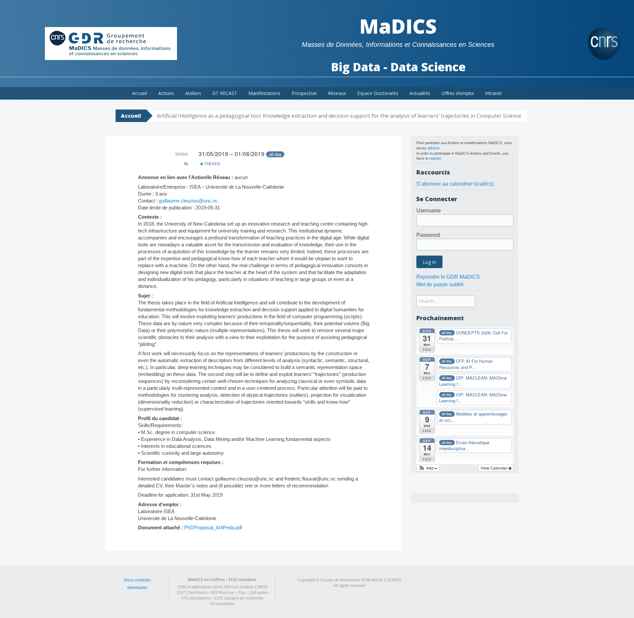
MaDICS (398, 26)
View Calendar (494, 468)
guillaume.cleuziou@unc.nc (188, 200)
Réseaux (337, 93)
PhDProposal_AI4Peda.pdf (213, 527)
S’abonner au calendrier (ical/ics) (455, 184)
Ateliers (193, 93)
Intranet (493, 93)
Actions (166, 93)
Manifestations (264, 93)
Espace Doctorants (377, 93)
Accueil (139, 93)
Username (428, 210)
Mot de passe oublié (440, 284)
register (435, 158)
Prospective (304, 93)
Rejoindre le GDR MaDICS (448, 277)
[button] (428, 468)
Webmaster (137, 587)
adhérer (433, 148)
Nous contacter (137, 580)
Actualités (419, 93)
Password (428, 235)
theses (211, 163)
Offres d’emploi (457, 93)
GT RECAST (224, 93)
